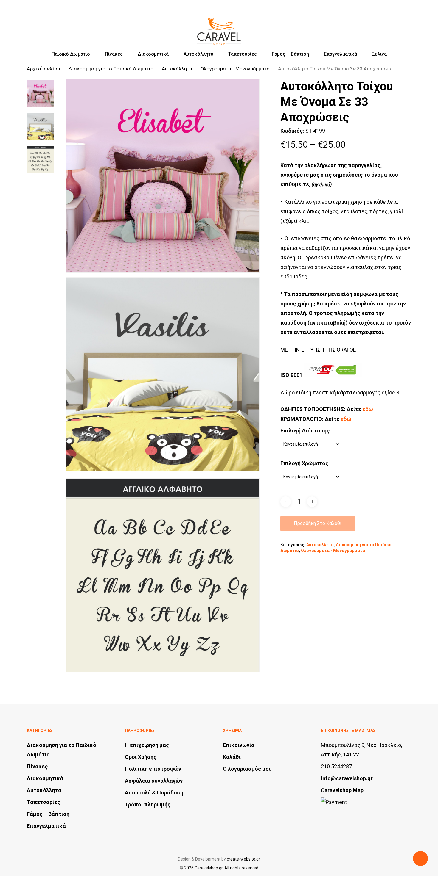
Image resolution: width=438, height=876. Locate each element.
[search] (377, 26)
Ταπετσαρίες (43, 802)
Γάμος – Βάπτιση (48, 814)
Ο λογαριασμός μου (247, 769)
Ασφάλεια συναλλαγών (154, 781)
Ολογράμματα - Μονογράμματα (235, 69)
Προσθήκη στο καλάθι (317, 523)
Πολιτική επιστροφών (153, 769)
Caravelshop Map (342, 790)
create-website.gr (243, 859)
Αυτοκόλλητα (177, 69)
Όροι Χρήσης (140, 757)
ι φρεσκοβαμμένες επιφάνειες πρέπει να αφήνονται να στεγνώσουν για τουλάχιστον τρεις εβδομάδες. (341, 267)
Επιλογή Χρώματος (304, 463)
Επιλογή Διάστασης (305, 430)
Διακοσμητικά (45, 778)
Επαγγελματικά (46, 826)
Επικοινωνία (238, 745)
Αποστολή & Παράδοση (154, 792)
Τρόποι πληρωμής (147, 804)
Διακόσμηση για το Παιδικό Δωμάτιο (111, 69)
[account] (392, 26)
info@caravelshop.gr (347, 778)
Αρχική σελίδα (43, 69)
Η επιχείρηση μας (147, 745)
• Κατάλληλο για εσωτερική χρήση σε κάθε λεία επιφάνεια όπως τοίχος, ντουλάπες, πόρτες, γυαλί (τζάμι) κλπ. (341, 211)
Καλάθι (232, 757)
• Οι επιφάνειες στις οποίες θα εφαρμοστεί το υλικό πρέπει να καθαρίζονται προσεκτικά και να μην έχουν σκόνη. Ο (345, 248)
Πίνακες (37, 766)
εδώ (367, 409)
